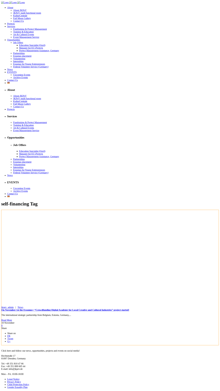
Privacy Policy (14, 382)
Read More (6, 320)
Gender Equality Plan (17, 387)
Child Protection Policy (18, 384)
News (20, 307)
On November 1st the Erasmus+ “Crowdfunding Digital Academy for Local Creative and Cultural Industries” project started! (65, 310)
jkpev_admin (7, 307)
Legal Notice (13, 379)
